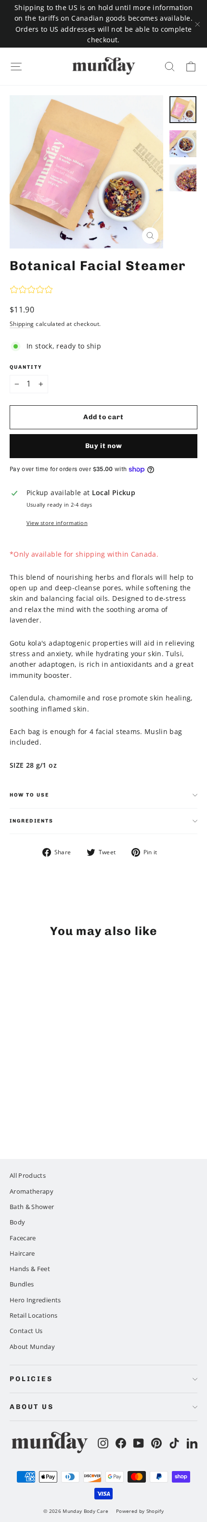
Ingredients (31, 821)
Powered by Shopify (140, 1511)
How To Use (29, 795)
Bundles (22, 1284)
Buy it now (103, 446)
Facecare (23, 1238)
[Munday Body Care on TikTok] (174, 1442)
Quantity (26, 367)
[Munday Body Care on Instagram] (103, 1442)
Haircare (22, 1253)
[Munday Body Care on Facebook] (121, 1442)
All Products (28, 1175)
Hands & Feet (30, 1268)
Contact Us (26, 1330)
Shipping (22, 323)
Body (17, 1222)
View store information (57, 522)
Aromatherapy (31, 1191)
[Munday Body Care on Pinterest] (156, 1442)
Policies (31, 1379)
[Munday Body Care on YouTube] (138, 1442)
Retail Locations (34, 1315)
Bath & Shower (32, 1206)
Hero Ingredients (35, 1300)
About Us (32, 1407)
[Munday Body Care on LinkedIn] (192, 1442)
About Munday (32, 1346)
